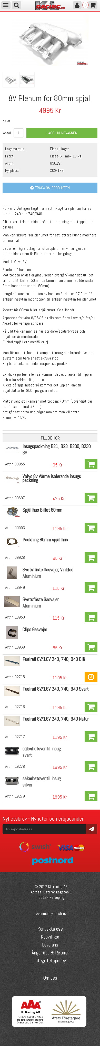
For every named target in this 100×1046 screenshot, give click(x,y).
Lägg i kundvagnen (61, 133)
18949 (20, 587)
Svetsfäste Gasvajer (41, 599)
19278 (20, 766)
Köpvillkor (50, 936)
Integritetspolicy (50, 960)
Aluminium (32, 576)
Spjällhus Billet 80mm (42, 510)
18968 (20, 647)
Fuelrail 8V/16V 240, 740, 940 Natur (56, 719)
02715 (20, 677)
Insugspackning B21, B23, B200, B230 (57, 446)
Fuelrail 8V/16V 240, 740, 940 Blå (54, 659)
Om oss (50, 977)
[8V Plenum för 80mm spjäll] (50, 64)
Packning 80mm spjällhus (45, 539)
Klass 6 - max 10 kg (66, 156)
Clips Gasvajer (35, 629)
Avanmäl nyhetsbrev (51, 913)
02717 (20, 736)
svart (27, 755)
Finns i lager (59, 149)
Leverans (50, 944)
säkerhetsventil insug (42, 748)
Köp (91, 464)
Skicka (92, 828)
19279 (20, 796)
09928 (20, 557)
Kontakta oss (50, 928)
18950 (20, 617)
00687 (20, 498)
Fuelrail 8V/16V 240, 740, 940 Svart (56, 689)
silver (27, 785)
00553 (20, 527)
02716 (20, 706)
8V (25, 453)
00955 (20, 464)
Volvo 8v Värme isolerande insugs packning (52, 478)
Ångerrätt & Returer (50, 952)
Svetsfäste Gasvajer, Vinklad (48, 569)
